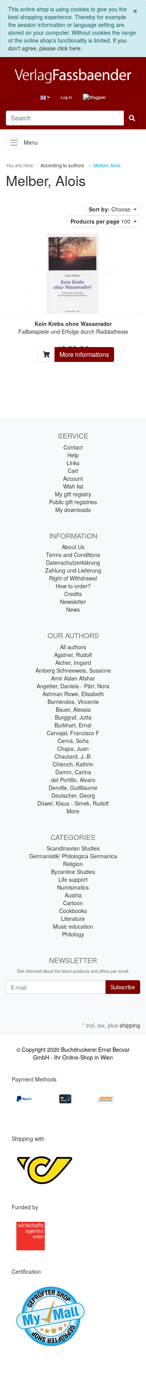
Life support (73, 879)
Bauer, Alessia (73, 709)
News (73, 609)
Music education (73, 926)
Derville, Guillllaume (73, 787)
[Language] (45, 97)
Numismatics (73, 887)
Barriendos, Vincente (73, 701)
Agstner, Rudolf (73, 655)
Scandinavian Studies (73, 848)
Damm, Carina (73, 772)
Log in (66, 97)
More (73, 811)
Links (73, 463)
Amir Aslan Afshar (73, 678)
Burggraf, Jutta (73, 717)
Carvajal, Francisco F (73, 733)
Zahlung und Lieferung (73, 570)
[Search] (132, 118)
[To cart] (46, 354)
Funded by (25, 1207)
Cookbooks (73, 911)
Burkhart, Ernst (73, 725)
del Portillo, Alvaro (73, 780)
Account (73, 478)
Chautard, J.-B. (73, 756)
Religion (73, 864)
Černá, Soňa (73, 741)
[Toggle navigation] (14, 142)
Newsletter (73, 601)
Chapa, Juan (73, 748)
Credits (73, 594)
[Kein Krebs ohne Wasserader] (73, 272)
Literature (73, 918)
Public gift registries (73, 502)
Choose (110, 209)
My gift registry (73, 494)
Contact (73, 447)
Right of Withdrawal (73, 578)
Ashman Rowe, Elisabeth (73, 694)
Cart (73, 470)
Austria (73, 895)
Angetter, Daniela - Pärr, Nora (73, 686)
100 (101, 221)
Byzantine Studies (73, 871)
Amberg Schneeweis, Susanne (73, 670)
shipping (130, 1025)
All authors (73, 647)
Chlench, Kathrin (73, 764)
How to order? (73, 586)
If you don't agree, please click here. (67, 44)
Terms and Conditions (73, 555)
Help (73, 455)
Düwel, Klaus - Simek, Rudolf (73, 803)
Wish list (73, 486)
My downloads (73, 510)
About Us (73, 547)
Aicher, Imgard (73, 662)
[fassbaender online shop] (73, 76)
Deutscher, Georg (73, 795)
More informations (84, 354)
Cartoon (73, 903)
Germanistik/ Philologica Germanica (73, 856)
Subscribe (123, 987)
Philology (73, 934)
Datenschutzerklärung (73, 562)
